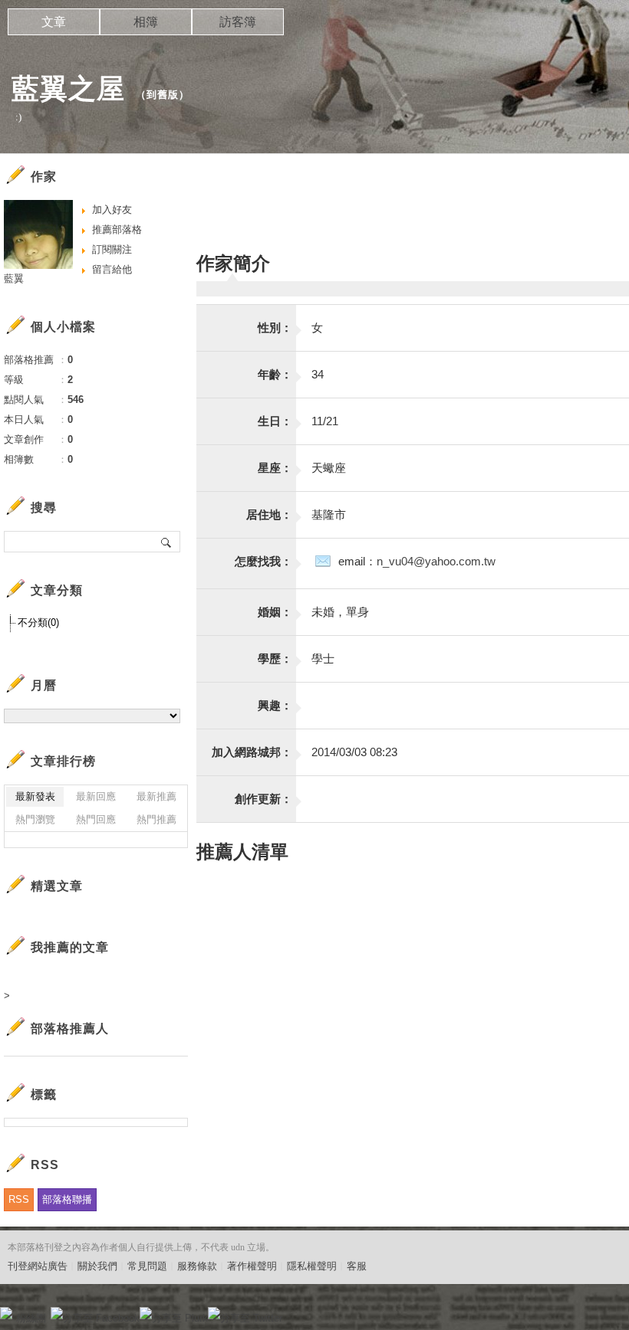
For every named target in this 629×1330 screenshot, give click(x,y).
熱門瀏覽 (35, 819)
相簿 (145, 21)
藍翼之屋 (68, 88)
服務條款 (197, 1266)
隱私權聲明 (312, 1266)
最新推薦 (156, 796)
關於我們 (97, 1266)
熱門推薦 (156, 819)
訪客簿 (237, 21)
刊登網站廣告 (38, 1266)
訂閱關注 (112, 249)
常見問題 (147, 1266)
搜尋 (166, 541)
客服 (357, 1266)
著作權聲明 (252, 1266)
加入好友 (112, 209)
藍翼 (14, 278)
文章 (53, 21)
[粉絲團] (6, 1313)
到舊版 (163, 94)
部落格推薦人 (70, 1028)
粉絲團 (31, 1318)
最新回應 (96, 796)
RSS (18, 1199)
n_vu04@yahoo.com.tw (436, 561)
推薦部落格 (117, 229)
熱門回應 (96, 819)
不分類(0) (38, 622)
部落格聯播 (67, 1199)
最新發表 (35, 796)
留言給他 (112, 269)
